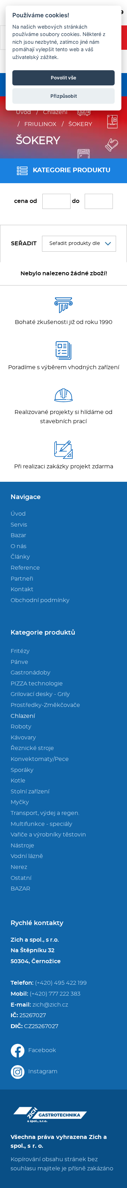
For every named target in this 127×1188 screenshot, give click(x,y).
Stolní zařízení (30, 791)
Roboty (21, 727)
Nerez (19, 867)
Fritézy (20, 651)
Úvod (23, 112)
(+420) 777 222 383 (55, 994)
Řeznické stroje (32, 748)
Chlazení (55, 112)
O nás (18, 546)
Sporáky (22, 770)
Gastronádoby (30, 673)
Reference (25, 568)
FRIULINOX (40, 124)
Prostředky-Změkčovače (45, 705)
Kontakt (22, 589)
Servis (19, 525)
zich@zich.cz (50, 1005)
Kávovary (23, 737)
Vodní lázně (27, 856)
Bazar (18, 535)
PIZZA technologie (37, 683)
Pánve (19, 662)
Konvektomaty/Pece (40, 759)
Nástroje (22, 845)
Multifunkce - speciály (41, 824)
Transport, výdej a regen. (45, 813)
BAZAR (20, 889)
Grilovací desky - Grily (40, 694)
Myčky (20, 802)
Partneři (22, 579)
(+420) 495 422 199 (61, 983)
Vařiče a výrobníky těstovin (48, 835)
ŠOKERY (80, 124)
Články (20, 557)
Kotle (18, 781)
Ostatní (21, 878)
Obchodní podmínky (40, 600)
